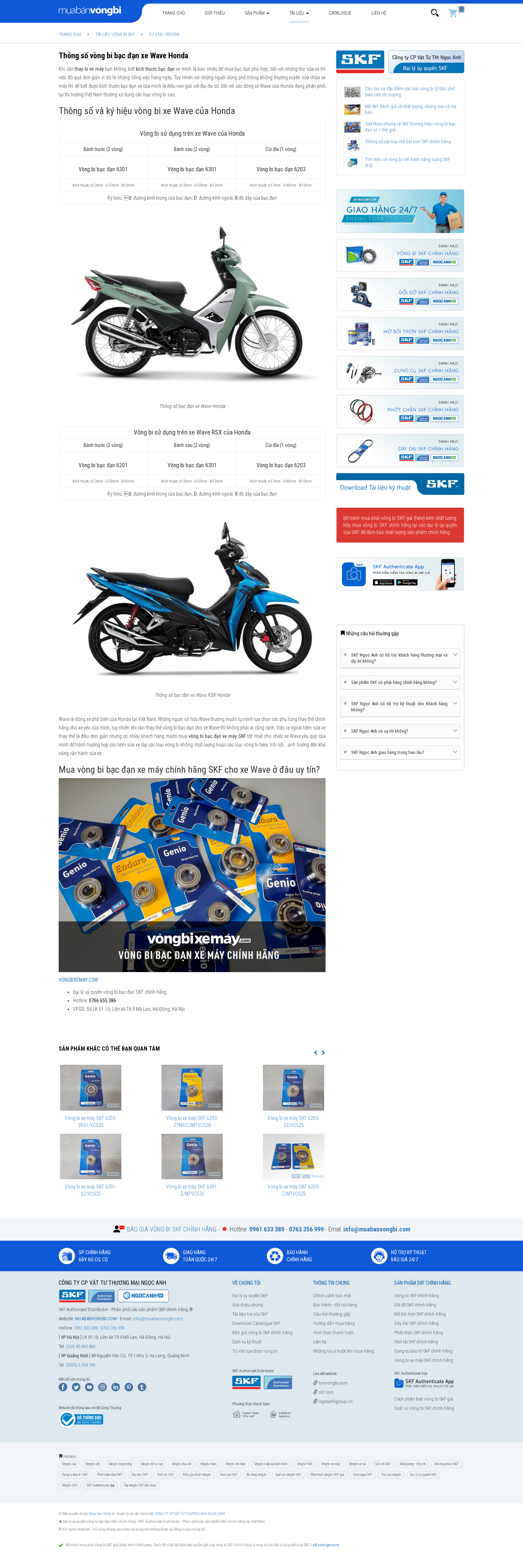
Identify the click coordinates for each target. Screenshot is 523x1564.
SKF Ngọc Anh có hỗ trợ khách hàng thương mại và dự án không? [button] (397, 658)
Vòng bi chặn (208, 1464)
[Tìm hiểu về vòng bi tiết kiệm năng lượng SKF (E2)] (352, 162)
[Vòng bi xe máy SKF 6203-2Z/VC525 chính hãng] (294, 1087)
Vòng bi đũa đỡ (181, 1464)
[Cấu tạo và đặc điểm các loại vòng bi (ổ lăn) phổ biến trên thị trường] (352, 92)
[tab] (400, 658)
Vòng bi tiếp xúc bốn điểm (271, 1464)
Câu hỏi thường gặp (331, 1314)
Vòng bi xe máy (330, 1464)
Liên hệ (378, 13)
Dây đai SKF (139, 1475)
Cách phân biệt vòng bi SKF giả (423, 1399)
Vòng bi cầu (69, 1464)
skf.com (326, 1392)
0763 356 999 (112, 1328)
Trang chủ (173, 13)
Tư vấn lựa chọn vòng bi (255, 1351)
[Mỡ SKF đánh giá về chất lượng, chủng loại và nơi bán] (352, 109)
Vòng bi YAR (304, 1464)
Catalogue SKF (363, 1475)
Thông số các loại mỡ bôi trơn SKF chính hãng (408, 141)
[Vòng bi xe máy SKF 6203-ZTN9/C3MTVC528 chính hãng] (192, 1087)
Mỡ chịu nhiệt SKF (446, 1464)
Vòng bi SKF (70, 1485)
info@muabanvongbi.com (158, 1318)
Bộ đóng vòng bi (256, 1475)
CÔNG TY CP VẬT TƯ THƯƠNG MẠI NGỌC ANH (189, 1513)
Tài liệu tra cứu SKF (250, 1314)
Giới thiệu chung (247, 1304)
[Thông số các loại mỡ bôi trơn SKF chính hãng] (352, 145)
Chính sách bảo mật (332, 1295)
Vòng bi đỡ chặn (235, 1464)
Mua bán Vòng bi (102, 1513)
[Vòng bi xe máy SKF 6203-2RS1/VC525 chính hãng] (91, 1087)
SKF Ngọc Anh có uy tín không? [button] (377, 731)
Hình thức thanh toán (333, 1332)
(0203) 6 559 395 (80, 1365)
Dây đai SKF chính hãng (416, 1323)
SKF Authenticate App (100, 1485)
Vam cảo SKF (229, 1475)
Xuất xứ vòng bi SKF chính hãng (424, 1408)
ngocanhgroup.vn (335, 1401)
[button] (435, 13)
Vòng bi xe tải (357, 1464)
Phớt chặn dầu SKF (109, 1475)
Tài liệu (297, 13)
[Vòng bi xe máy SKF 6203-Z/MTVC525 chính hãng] (294, 1156)
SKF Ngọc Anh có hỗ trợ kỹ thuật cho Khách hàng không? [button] (397, 706)
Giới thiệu (215, 13)
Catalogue (340, 13)
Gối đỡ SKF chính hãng (415, 1304)
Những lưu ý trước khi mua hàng (343, 1351)
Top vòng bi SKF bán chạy (139, 1485)
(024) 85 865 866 (80, 1346)
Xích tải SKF (165, 1475)
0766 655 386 (102, 1000)
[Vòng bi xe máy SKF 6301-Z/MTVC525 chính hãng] (192, 1156)
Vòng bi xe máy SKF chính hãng (423, 1360)
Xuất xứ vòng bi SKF (288, 1475)
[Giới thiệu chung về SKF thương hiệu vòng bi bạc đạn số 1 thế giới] (352, 127)
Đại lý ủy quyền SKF (250, 1295)
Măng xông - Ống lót (413, 1464)
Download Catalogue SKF (256, 1323)
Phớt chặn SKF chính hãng (418, 1332)
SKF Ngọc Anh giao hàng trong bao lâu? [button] (385, 752)
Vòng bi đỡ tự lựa (152, 1464)
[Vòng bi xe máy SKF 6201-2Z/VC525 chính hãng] (91, 1156)
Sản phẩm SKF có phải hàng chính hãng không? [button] (391, 682)
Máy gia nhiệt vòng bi (197, 1475)
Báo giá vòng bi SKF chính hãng (262, 1332)
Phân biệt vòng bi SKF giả (327, 1475)
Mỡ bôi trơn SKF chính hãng (420, 1314)
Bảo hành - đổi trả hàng (335, 1304)
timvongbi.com (333, 1383)
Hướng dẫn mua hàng (334, 1323)
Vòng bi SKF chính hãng (416, 1295)
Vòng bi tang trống (120, 1464)
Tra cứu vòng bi (391, 1475)
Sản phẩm (255, 13)
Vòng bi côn (92, 1464)
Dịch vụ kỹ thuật (247, 1341)
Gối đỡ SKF (383, 1464)
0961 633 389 (85, 1328)
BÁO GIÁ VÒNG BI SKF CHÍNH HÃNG (171, 1229)
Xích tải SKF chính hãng (416, 1341)
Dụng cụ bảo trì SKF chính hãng (423, 1351)
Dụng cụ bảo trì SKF (75, 1475)
